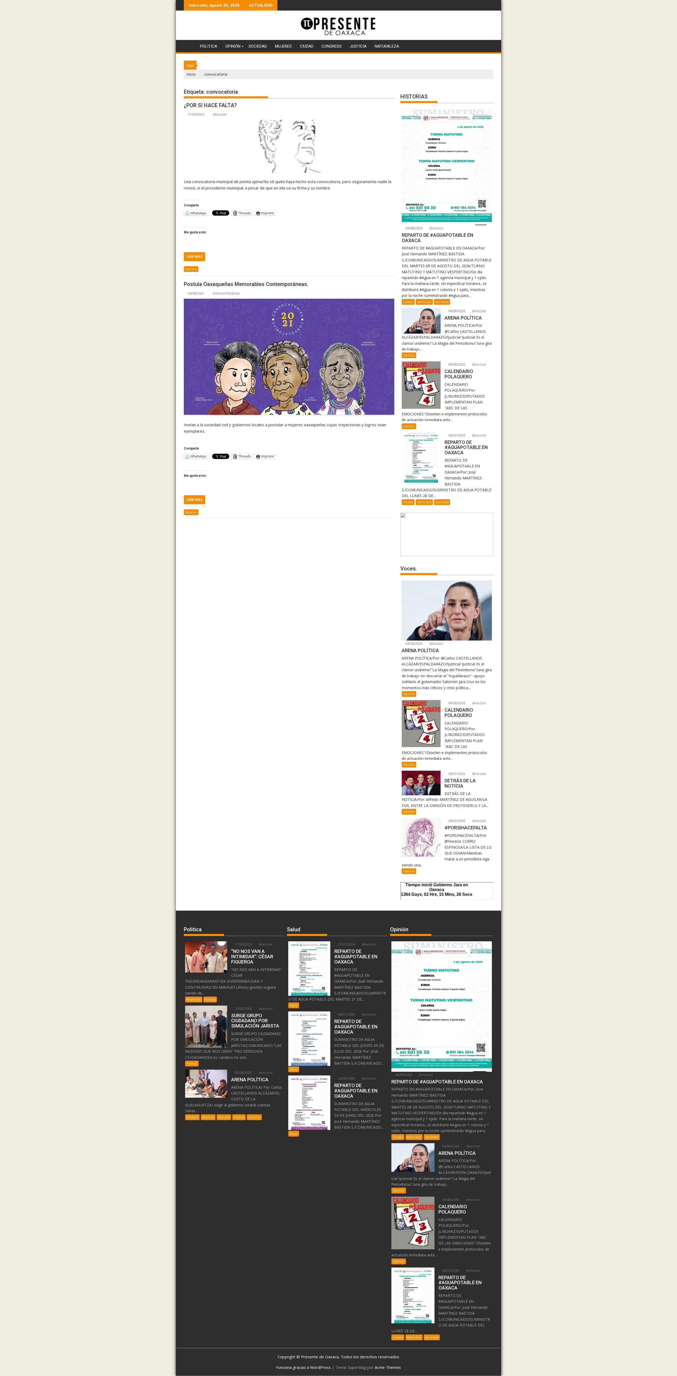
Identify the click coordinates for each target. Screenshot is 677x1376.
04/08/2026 (413, 228)
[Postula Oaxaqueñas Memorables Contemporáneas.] (289, 357)
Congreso (332, 46)
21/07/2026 (346, 944)
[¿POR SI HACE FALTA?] (289, 146)
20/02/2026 (243, 1008)
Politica (208, 46)
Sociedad (258, 46)
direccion (220, 114)
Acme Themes (388, 1367)
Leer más (194, 256)
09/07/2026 (346, 1014)
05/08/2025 (243, 1072)
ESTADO (192, 1117)
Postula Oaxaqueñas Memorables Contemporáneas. (246, 284)
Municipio (424, 302)
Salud (294, 1005)
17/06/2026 (243, 944)
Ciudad (306, 46)
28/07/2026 (456, 435)
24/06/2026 (346, 1078)
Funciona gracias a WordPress (303, 1367)
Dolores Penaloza (226, 293)
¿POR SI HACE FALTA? (210, 105)
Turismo (254, 1117)
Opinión (232, 46)
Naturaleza (387, 46)
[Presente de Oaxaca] (189, 45)
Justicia (358, 46)
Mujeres (283, 46)
